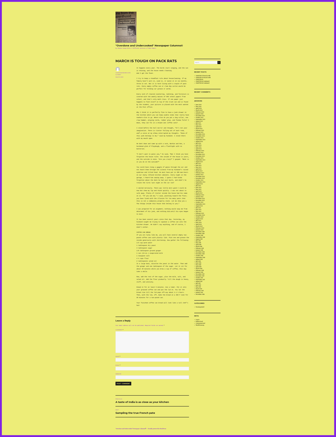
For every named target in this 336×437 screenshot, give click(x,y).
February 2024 (200, 150)
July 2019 (198, 241)
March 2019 (199, 246)
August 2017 (199, 281)
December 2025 (200, 115)
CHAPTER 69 (199, 79)
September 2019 (200, 237)
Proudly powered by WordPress (157, 428)
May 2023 (198, 167)
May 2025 (198, 125)
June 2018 (198, 263)
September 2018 (200, 257)
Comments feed (200, 323)
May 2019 (198, 243)
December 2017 (200, 274)
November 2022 (200, 178)
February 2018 (200, 270)
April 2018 (198, 266)
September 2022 (200, 182)
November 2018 (200, 254)
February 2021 (200, 213)
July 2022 (198, 185)
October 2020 (199, 217)
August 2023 (199, 162)
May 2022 (198, 189)
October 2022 (199, 180)
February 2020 (200, 228)
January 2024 (199, 152)
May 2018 (198, 265)
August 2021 (199, 206)
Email (117, 365)
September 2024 (200, 139)
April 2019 (198, 244)
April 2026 (199, 108)
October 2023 (199, 158)
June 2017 (198, 285)
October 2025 (199, 117)
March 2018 (199, 268)
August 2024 (199, 141)
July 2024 (198, 143)
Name (117, 356)
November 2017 (200, 276)
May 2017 (198, 287)
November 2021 (200, 200)
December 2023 (200, 154)
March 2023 (199, 171)
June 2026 (198, 104)
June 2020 (199, 222)
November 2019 (200, 233)
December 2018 (200, 252)
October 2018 (199, 255)
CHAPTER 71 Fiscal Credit (203, 75)
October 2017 (199, 278)
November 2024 (200, 136)
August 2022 (199, 184)
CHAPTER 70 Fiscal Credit (203, 77)
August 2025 (199, 121)
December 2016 (200, 294)
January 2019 (199, 250)
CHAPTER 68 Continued (202, 81)
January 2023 (199, 174)
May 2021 (198, 211)
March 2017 (199, 289)
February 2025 (200, 130)
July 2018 (198, 261)
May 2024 (198, 147)
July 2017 (198, 283)
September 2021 (200, 204)
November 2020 (200, 215)
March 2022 (199, 193)
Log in (197, 319)
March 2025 (199, 128)
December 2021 (200, 198)
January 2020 (199, 230)
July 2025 (198, 123)
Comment (119, 330)
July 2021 (198, 208)
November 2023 (200, 156)
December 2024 (200, 134)
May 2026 (198, 106)
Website (118, 374)
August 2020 (199, 219)
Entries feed (199, 321)
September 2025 (200, 119)
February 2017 (200, 290)
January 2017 (199, 292)
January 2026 (199, 114)
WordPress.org (200, 325)
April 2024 (199, 149)
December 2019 (200, 231)
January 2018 (199, 272)
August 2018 (199, 259)
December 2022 (200, 176)
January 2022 (199, 196)
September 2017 (200, 279)
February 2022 (200, 195)
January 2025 (199, 132)
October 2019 (199, 235)
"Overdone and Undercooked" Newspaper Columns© (149, 45)
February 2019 (200, 248)
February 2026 (200, 112)
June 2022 (198, 187)
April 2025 (199, 127)
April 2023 (199, 169)
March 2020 (199, 226)
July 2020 (198, 220)
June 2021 (198, 209)
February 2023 (200, 173)
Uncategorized (200, 307)
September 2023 (200, 160)
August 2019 (199, 239)
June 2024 (199, 145)
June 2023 (198, 165)
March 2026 (199, 110)
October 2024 (199, 138)
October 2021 (199, 202)
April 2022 (199, 191)
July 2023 (198, 163)
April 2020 (199, 224)
